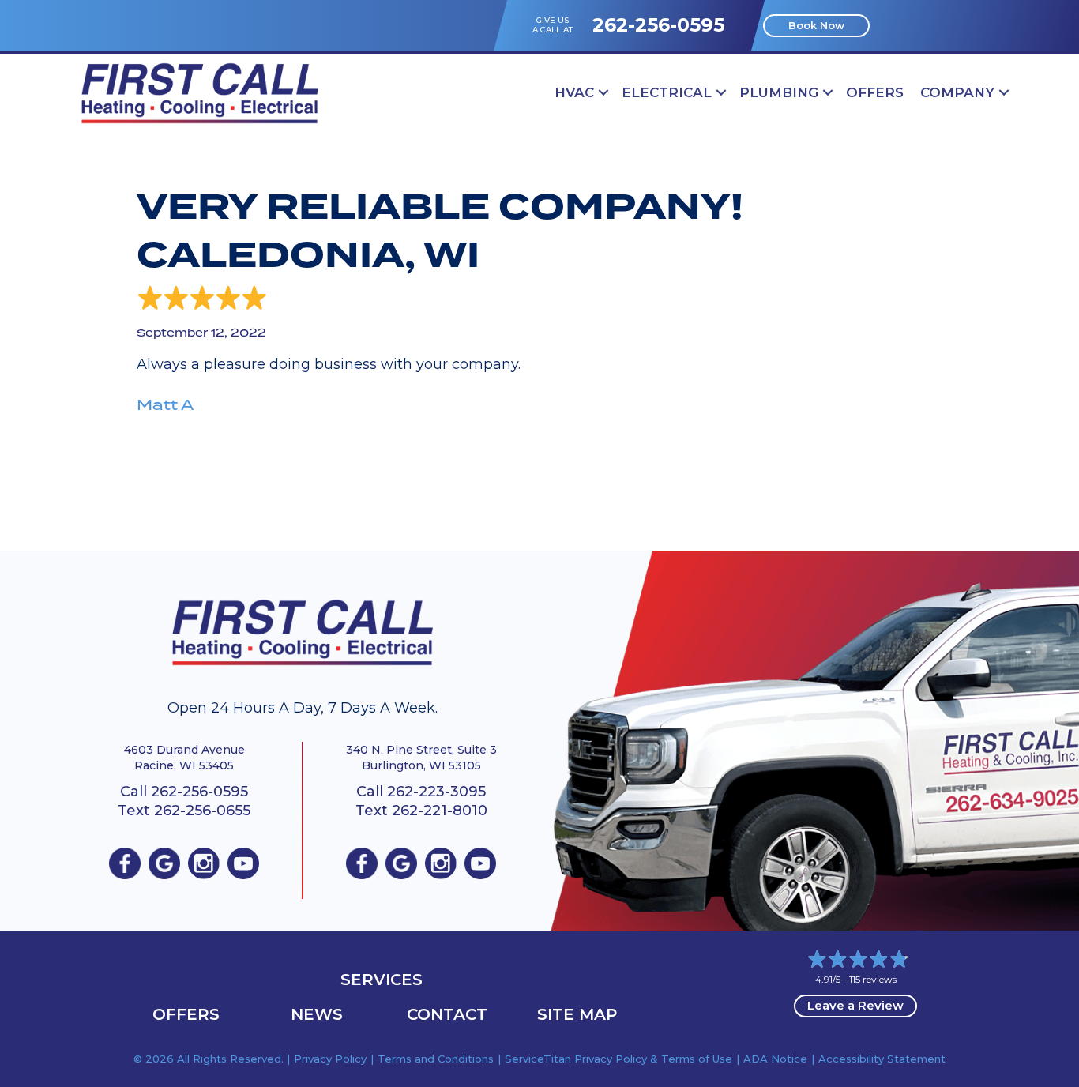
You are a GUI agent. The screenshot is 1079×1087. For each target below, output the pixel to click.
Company (957, 92)
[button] (603, 92)
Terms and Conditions (436, 1058)
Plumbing (778, 92)
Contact (447, 1014)
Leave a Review (855, 1005)
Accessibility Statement (882, 1058)
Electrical (667, 92)
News (317, 1014)
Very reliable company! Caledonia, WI (440, 231)
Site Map (577, 1014)
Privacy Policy (330, 1058)
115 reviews (873, 979)
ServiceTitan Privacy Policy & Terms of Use (618, 1058)
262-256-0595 (658, 24)
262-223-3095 (436, 791)
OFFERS (875, 92)
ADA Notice (775, 1058)
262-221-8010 (439, 810)
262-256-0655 (202, 810)
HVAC (574, 92)
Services (381, 979)
